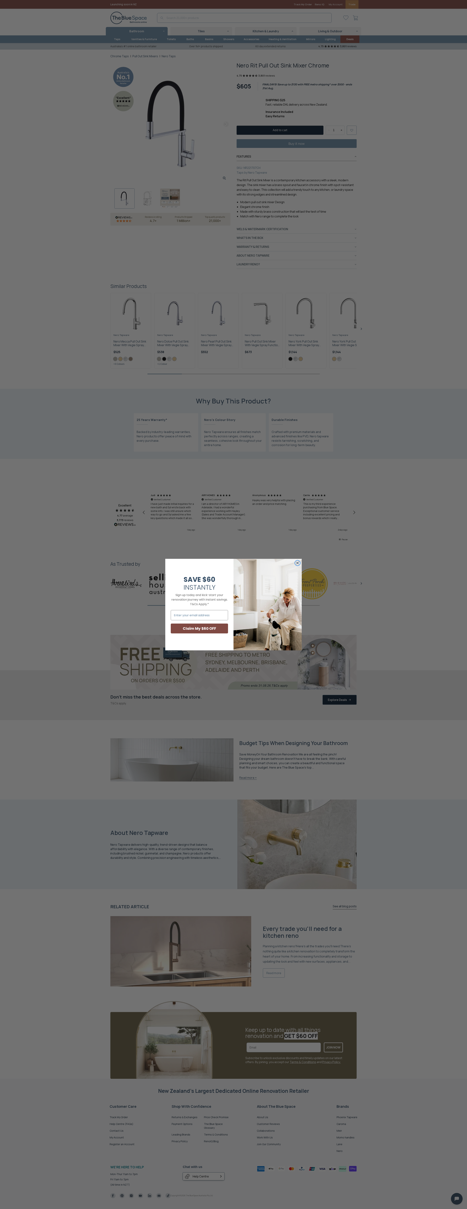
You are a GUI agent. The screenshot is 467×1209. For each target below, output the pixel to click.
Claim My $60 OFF (199, 628)
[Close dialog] (297, 563)
